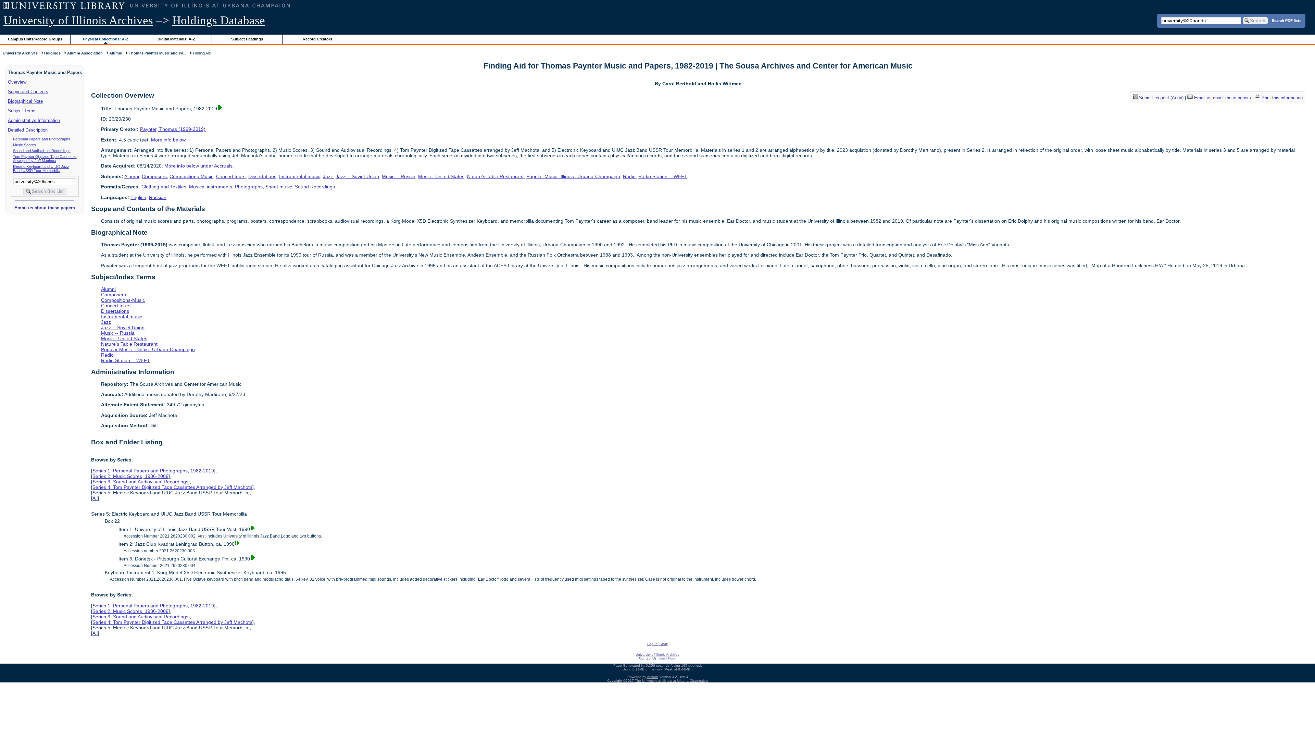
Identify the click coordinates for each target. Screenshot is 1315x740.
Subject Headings (247, 39)
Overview (17, 82)
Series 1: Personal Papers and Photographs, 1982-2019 (153, 470)
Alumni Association (85, 53)
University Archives (20, 53)
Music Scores (24, 145)
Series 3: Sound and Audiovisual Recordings (140, 481)
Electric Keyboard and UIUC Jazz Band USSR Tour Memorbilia (41, 168)
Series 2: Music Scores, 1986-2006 (130, 476)
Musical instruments (210, 186)
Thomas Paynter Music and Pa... (157, 53)
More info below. (169, 140)
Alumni (115, 53)
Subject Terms (22, 110)
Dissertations (262, 176)
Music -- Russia (398, 176)
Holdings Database (218, 20)
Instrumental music (299, 176)
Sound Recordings (315, 186)
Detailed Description (28, 130)
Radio (629, 176)
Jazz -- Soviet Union (357, 176)
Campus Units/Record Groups (35, 39)
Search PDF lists (1286, 20)
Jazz (328, 176)
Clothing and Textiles (163, 186)
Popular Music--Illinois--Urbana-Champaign (573, 176)
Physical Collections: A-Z (105, 39)
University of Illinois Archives (78, 20)
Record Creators (317, 39)
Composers (154, 176)
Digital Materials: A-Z (176, 39)
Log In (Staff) (657, 644)
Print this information (1281, 97)
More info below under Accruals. (199, 166)
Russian (157, 197)
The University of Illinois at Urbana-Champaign (671, 680)
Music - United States (441, 176)
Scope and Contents (28, 91)
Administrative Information (34, 120)
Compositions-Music (191, 176)
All (95, 498)
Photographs (249, 186)
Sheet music (278, 186)
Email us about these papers (44, 207)
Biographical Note (25, 101)
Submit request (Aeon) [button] (1161, 97)
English (138, 197)
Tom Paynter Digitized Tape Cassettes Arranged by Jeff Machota (45, 159)
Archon (652, 677)
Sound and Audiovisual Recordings (42, 151)
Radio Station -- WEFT (662, 176)
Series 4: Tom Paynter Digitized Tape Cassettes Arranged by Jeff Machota (172, 487)
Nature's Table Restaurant (495, 176)
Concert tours (231, 176)
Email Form (667, 658)
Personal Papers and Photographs (41, 139)
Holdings (52, 53)
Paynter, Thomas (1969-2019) (172, 129)
